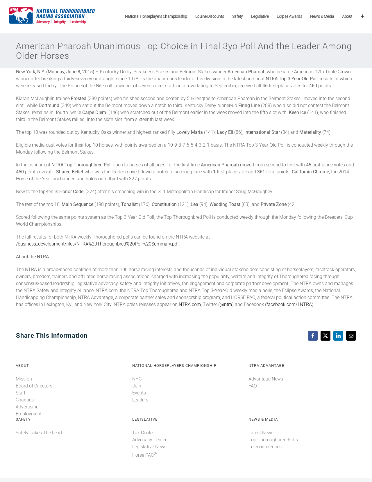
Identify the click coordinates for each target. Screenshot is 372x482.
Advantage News (265, 379)
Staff (20, 393)
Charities (25, 400)
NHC (137, 379)
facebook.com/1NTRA (289, 304)
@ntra (226, 304)
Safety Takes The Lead (39, 432)
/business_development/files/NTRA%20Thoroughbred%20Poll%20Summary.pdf (97, 244)
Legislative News (149, 446)
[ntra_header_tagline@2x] (52, 8)
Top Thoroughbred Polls (273, 439)
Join (136, 386)
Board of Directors (34, 386)
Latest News (260, 432)
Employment (29, 414)
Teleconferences (265, 446)
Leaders (140, 400)
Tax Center (143, 432)
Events (139, 393)
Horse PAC (144, 455)
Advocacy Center (149, 439)
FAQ (252, 386)
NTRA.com (190, 304)
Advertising (27, 407)
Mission (24, 379)
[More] (362, 16)
